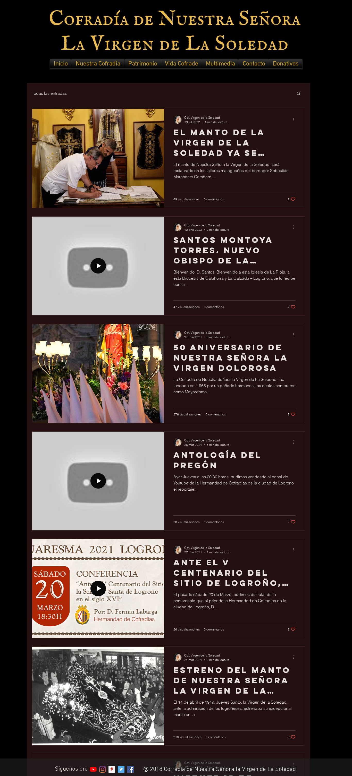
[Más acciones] (295, 119)
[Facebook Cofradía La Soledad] (130, 769)
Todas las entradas (49, 93)
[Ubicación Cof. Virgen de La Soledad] (111, 769)
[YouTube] (93, 769)
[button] (98, 64)
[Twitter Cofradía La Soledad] (121, 769)
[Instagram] (102, 769)
